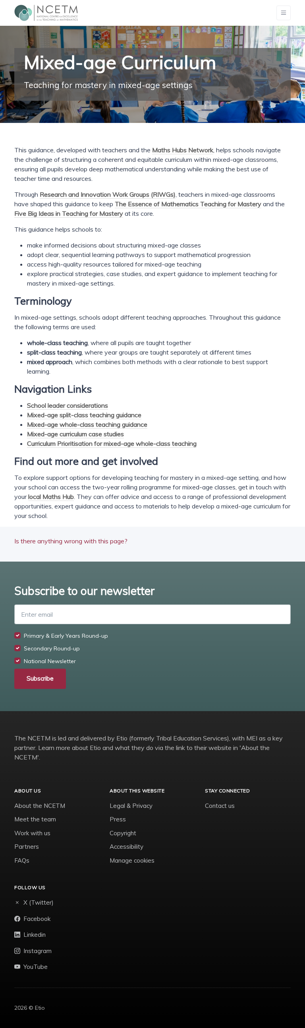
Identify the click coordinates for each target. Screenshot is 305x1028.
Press (118, 819)
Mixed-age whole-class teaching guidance (87, 424)
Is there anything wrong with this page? (70, 541)
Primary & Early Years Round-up (66, 635)
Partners (26, 846)
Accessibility (126, 846)
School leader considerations (67, 405)
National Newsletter (50, 661)
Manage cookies (132, 860)
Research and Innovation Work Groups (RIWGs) (108, 194)
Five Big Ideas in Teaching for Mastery (68, 213)
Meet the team (35, 819)
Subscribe (40, 678)
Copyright (123, 833)
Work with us (32, 833)
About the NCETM (39, 805)
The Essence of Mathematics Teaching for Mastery (188, 204)
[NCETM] (46, 13)
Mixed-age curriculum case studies (75, 434)
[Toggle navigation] (283, 13)
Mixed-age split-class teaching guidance (84, 415)
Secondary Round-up (52, 648)
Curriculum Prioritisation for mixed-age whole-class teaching (112, 443)
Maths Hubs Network (182, 150)
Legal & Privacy (131, 805)
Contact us (220, 805)
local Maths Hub (51, 497)
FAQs (21, 860)
